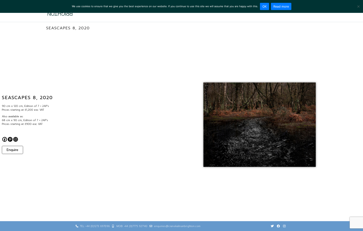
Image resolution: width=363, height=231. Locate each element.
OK (264, 6)
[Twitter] (272, 226)
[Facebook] (4, 139)
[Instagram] (15, 139)
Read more (281, 6)
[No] (358, 6)
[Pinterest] (10, 139)
